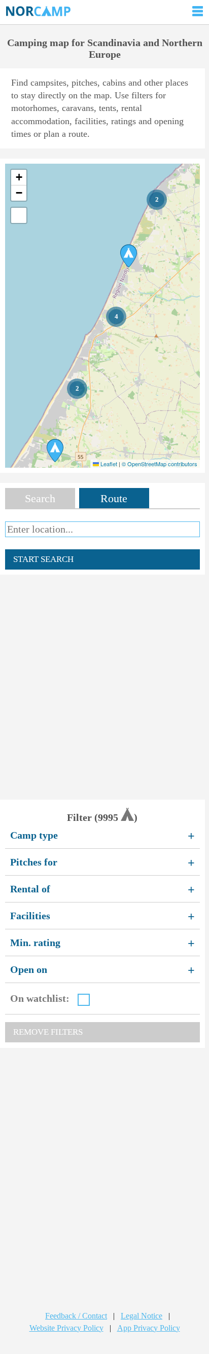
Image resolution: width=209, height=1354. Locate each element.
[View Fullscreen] (18, 215)
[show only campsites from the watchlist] (84, 1000)
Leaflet (108, 464)
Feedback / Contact (76, 1315)
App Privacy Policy (148, 1328)
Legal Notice (141, 1315)
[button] (157, 200)
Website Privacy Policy (66, 1328)
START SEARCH (43, 559)
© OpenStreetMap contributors (159, 464)
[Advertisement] (104, 687)
